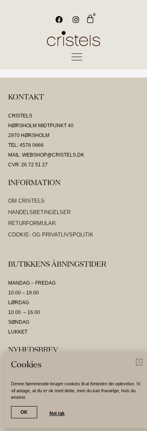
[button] (139, 362)
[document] (73, 215)
